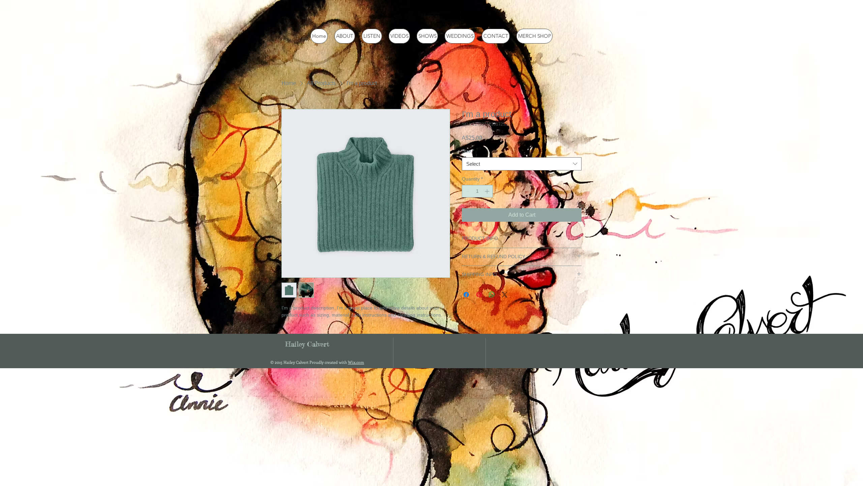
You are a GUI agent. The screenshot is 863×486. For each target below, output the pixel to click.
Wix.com (356, 362)
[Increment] (487, 191)
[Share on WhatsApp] (492, 295)
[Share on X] (505, 295)
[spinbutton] (477, 191)
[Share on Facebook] (466, 295)
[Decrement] (467, 191)
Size (468, 151)
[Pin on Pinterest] (479, 295)
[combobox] (522, 163)
